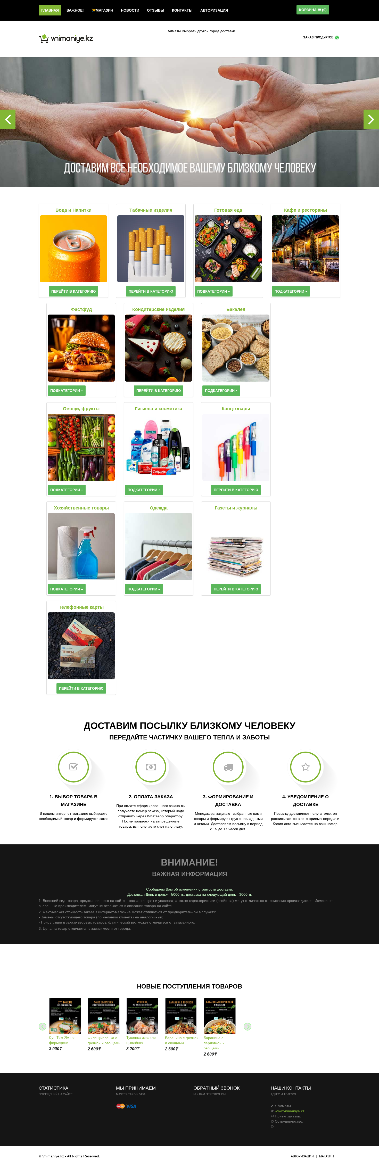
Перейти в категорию (73, 291)
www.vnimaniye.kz (289, 1111)
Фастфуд (81, 309)
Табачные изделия (150, 210)
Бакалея (235, 309)
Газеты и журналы (236, 508)
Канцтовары (236, 408)
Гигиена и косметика (158, 408)
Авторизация (302, 1156)
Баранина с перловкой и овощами (214, 1043)
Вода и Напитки (73, 210)
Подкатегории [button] (212, 291)
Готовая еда (228, 210)
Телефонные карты (81, 607)
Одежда (159, 508)
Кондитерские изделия (158, 309)
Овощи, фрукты (81, 408)
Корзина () (313, 10)
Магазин (326, 1156)
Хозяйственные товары (81, 508)
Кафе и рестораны (305, 210)
